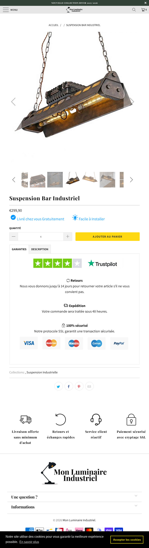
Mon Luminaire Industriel (79, 520)
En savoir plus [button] (29, 542)
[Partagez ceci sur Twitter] (58, 386)
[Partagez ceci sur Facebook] (69, 386)
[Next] (131, 102)
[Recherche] (135, 9)
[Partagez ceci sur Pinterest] (79, 386)
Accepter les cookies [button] (127, 539)
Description (39, 249)
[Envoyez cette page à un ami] (89, 386)
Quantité (15, 228)
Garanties (19, 249)
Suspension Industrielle (42, 372)
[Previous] (14, 102)
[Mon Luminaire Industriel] (74, 10)
